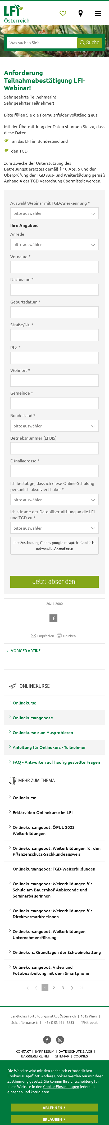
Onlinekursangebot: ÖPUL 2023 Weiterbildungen (44, 830)
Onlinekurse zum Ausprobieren (43, 732)
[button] (54, 213)
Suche (92, 42)
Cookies (81, 1056)
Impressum (44, 1051)
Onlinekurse (24, 703)
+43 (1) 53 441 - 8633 (58, 1022)
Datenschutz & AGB (75, 1051)
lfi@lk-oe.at (88, 1022)
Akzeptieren (63, 548)
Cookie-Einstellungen (61, 1086)
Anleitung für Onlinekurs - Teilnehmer (49, 747)
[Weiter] (72, 987)
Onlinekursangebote (33, 717)
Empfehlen (45, 635)
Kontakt (23, 1051)
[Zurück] (36, 987)
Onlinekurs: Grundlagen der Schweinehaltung (57, 952)
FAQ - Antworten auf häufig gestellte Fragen (56, 762)
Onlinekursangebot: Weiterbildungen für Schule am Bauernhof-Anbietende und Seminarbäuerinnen (52, 890)
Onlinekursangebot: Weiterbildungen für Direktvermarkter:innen (52, 913)
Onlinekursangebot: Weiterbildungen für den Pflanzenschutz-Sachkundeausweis (57, 851)
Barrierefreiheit (36, 1056)
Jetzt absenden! (54, 581)
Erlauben (52, 1119)
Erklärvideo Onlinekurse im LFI (43, 812)
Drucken (69, 635)
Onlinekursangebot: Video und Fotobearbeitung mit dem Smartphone (51, 970)
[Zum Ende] (81, 987)
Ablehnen (52, 1107)
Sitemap (62, 1056)
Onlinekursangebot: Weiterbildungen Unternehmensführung (49, 934)
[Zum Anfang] (27, 987)
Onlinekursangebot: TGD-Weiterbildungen (54, 869)
